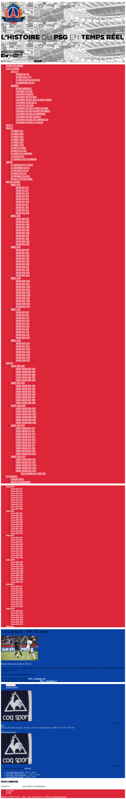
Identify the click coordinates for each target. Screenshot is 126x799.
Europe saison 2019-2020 (26, 453)
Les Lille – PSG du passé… (17, 775)
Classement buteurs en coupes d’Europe (32, 108)
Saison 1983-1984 (22, 227)
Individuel (15, 85)
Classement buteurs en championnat (31, 114)
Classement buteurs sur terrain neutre (32, 119)
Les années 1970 (17, 131)
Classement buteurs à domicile (28, 116)
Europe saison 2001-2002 (26, 411)
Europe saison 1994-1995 (25, 391)
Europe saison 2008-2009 (26, 422)
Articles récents (12, 687)
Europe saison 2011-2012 (25, 431)
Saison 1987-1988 (22, 238)
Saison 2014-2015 (22, 323)
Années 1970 (15, 184)
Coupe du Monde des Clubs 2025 (33, 473)
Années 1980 (15, 215)
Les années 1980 (17, 133)
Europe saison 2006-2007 (26, 419)
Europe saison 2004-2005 (26, 417)
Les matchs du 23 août (14, 777)
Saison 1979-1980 (22, 213)
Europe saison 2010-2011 (25, 428)
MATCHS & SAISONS (13, 181)
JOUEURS (9, 162)
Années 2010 (15, 309)
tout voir (27, 768)
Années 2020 (16, 340)
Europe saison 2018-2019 (25, 450)
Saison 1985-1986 (22, 232)
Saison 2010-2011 (22, 312)
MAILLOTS (9, 128)
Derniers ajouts (17, 479)
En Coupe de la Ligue (19, 150)
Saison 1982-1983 (22, 224)
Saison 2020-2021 (23, 343)
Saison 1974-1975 (22, 198)
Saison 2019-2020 (23, 337)
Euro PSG (9, 363)
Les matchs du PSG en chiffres (28, 80)
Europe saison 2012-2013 (25, 433)
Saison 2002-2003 (23, 286)
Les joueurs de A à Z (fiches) (22, 164)
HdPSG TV (9, 125)
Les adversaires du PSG (25, 82)
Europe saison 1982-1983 (25, 368)
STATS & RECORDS (12, 68)
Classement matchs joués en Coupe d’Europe (34, 99)
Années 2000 (16, 278)
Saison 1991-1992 (22, 252)
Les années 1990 (17, 136)
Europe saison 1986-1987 (25, 377)
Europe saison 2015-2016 (25, 442)
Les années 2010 (17, 142)
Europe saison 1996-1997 (25, 397)
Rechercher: (5, 61)
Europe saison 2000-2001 (26, 408)
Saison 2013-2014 (22, 320)
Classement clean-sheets (26, 102)
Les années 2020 (17, 145)
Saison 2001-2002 (23, 283)
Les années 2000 (17, 139)
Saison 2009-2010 (23, 306)
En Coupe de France (18, 148)
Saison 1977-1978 (22, 207)
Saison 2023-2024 (23, 351)
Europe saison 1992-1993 (25, 385)
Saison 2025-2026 (23, 357)
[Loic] (16, 720)
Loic (3, 725)
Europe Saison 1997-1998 (25, 400)
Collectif (14, 71)
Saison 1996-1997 (22, 266)
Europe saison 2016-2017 (25, 445)
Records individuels (24, 88)
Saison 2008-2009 (23, 303)
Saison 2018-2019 (22, 334)
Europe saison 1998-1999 (25, 402)
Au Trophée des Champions (21, 153)
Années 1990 (15, 247)
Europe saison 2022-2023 (26, 465)
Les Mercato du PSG (18, 173)
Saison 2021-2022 (23, 346)
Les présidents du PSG (20, 170)
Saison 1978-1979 (22, 210)
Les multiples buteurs (25, 105)
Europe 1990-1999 (18, 383)
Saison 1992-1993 (22, 255)
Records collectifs (24, 77)
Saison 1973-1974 (22, 196)
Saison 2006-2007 (23, 298)
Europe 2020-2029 (18, 456)
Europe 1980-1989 (18, 366)
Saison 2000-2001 (23, 281)
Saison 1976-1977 (22, 204)
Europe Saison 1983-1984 (25, 371)
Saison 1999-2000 (23, 275)
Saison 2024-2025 (23, 354)
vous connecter (16, 786)
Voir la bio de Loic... (9, 732)
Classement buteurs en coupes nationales (33, 111)
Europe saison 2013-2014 (25, 436)
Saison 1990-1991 (22, 249)
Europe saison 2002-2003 (26, 414)
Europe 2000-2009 (18, 405)
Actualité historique (14, 65)
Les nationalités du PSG (20, 176)
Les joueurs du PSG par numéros (24, 159)
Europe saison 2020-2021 (26, 459)
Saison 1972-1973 (22, 193)
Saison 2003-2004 (23, 289)
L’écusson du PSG (17, 156)
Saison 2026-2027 (23, 360)
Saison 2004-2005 (23, 292)
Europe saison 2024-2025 (26, 470)
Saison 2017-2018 (22, 332)
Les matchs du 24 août (14, 772)
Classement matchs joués (26, 97)
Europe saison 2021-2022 (26, 462)
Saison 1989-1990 (22, 244)
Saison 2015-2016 (22, 326)
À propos (10, 685)
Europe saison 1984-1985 (25, 374)
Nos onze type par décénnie (22, 179)
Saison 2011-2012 (22, 315)
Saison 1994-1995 (22, 261)
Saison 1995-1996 (22, 264)
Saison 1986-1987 (22, 235)
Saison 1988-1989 (22, 241)
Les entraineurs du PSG (20, 167)
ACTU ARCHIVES (11, 476)
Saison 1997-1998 (22, 269)
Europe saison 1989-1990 (25, 380)
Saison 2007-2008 (23, 300)
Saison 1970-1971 (22, 187)
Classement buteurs (24, 91)
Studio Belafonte (59, 797)
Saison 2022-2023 (23, 349)
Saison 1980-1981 (22, 218)
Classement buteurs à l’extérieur (29, 122)
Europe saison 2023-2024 (26, 467)
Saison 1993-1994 (22, 258)
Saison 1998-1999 (22, 272)
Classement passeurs (24, 94)
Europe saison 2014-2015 (25, 439)
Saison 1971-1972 (22, 190)
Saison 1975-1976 (22, 201)
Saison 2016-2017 (22, 329)
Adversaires (10, 626)
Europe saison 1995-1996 (25, 394)
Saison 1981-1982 (22, 221)
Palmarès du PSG (22, 74)
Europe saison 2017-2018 (25, 448)
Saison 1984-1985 (22, 230)
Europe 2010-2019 (18, 425)
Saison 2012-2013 (22, 317)
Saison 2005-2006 (23, 295)
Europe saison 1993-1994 (25, 388)
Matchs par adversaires (21, 482)
